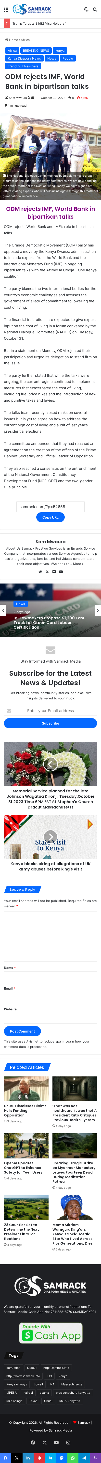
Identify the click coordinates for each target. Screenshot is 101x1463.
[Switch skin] (86, 11)
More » (78, 564)
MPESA (11, 1392)
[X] (47, 572)
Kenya (59, 50)
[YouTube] (61, 572)
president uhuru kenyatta (73, 1392)
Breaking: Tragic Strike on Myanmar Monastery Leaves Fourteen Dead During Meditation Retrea (73, 1172)
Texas (33, 1401)
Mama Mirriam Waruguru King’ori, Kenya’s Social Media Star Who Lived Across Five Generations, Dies (72, 1234)
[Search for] (94, 11)
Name (10, 968)
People (68, 58)
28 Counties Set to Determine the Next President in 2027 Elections (21, 1231)
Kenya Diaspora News (24, 58)
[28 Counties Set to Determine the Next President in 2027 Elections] (26, 1207)
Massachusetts (71, 1384)
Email (9, 988)
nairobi (28, 1392)
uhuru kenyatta (69, 1401)
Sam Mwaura (18, 98)
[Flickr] (54, 572)
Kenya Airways (16, 1384)
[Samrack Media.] (31, 9)
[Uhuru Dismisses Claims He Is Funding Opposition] (26, 1089)
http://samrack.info (56, 1368)
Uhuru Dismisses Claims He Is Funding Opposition (25, 1111)
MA (52, 1384)
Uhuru (48, 1401)
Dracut (32, 1368)
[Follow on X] (29, 98)
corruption (13, 1368)
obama (44, 1392)
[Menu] (6, 11)
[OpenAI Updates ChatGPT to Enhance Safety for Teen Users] (26, 1145)
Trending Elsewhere (23, 66)
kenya (63, 1376)
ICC (49, 1376)
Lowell (38, 1384)
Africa (25, 40)
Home (13, 40)
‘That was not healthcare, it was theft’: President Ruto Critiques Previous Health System (74, 1113)
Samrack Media (60, 1430)
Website (10, 1009)
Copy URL (50, 517)
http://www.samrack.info (23, 1376)
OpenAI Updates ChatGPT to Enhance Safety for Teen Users (23, 1168)
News (51, 58)
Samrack (83, 1422)
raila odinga (14, 1401)
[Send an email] (32, 98)
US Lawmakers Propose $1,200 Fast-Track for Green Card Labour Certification (50, 623)
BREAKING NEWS (36, 50)
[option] (50, 610)
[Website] (40, 572)
